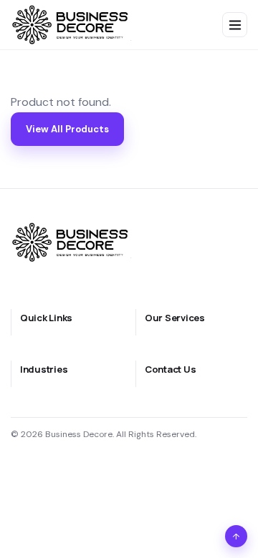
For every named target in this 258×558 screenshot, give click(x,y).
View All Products (67, 129)
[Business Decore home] (73, 24)
